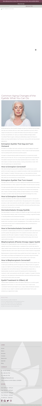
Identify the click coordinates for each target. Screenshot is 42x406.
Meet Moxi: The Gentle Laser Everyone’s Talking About (11, 304)
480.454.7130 (29, 6)
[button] (2, 400)
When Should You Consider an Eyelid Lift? (9, 299)
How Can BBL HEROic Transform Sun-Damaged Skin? (11, 302)
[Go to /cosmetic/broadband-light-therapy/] (21, 1)
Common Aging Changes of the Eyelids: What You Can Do (18, 96)
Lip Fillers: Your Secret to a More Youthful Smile (10, 306)
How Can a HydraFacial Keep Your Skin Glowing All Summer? (12, 301)
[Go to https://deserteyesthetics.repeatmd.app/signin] (21, 3)
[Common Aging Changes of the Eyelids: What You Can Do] (21, 113)
